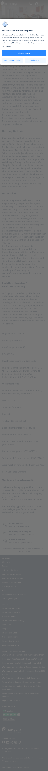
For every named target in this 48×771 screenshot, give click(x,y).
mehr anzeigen (7, 46)
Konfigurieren (35, 60)
